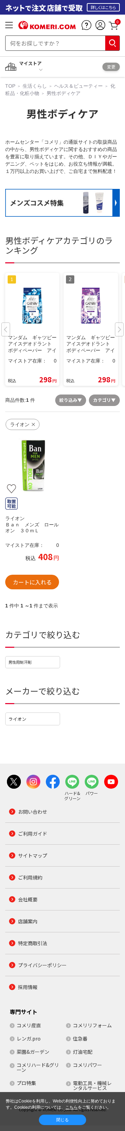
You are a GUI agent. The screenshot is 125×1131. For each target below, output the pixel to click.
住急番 (80, 1038)
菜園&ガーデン (33, 1051)
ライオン (17, 719)
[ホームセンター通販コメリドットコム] (47, 27)
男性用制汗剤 (19, 662)
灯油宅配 (82, 1051)
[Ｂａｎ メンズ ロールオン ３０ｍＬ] (32, 466)
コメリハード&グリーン (38, 1067)
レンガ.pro (29, 1038)
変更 (111, 67)
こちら (71, 1107)
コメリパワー (87, 1064)
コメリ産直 (29, 1025)
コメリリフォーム (92, 1025)
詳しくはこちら (103, 7)
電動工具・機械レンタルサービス (92, 1085)
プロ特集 (26, 1083)
